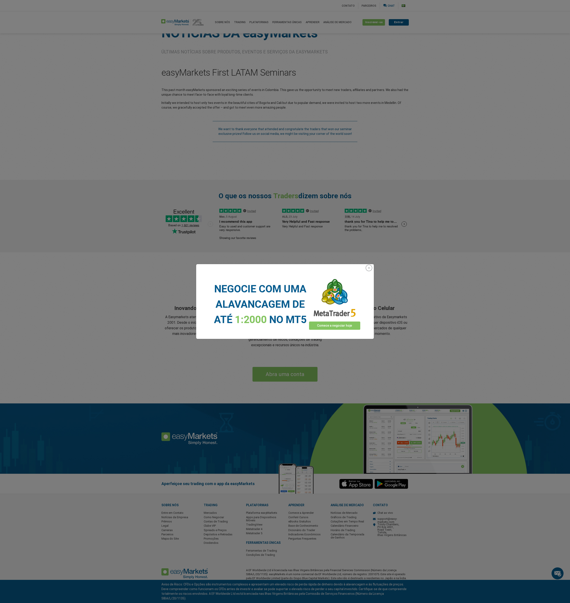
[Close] (369, 267)
